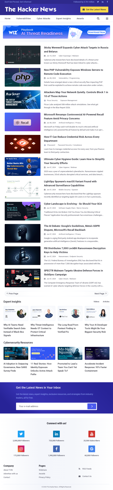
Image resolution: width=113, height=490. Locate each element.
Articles (106, 301)
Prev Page (12, 293)
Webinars (43, 470)
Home (7, 18)
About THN (8, 470)
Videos (96, 301)
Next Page (101, 293)
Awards (80, 18)
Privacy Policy (44, 477)
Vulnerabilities (23, 18)
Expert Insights (63, 18)
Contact (7, 477)
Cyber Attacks (43, 18)
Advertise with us (11, 474)
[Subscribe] (91, 406)
